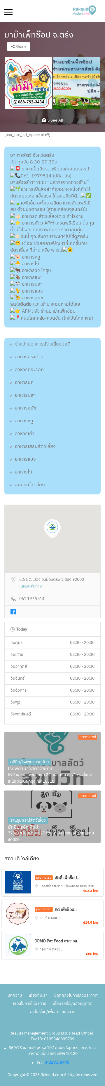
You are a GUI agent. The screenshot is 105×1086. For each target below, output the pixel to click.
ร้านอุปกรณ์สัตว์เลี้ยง (28, 820)
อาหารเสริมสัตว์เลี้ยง (35, 447)
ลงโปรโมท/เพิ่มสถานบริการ (52, 1011)
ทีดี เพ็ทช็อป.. (66, 909)
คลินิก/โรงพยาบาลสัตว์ (29, 762)
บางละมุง (55, 918)
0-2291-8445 (57, 1062)
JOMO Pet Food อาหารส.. (57, 941)
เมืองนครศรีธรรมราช (79, 886)
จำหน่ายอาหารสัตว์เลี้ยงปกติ (42, 344)
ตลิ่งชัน (57, 949)
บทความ (15, 995)
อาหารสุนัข (25, 408)
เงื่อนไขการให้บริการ (29, 1003)
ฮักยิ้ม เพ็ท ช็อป (23, 827)
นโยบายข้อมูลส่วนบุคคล (72, 1003)
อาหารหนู (24, 421)
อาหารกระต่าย (29, 357)
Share (20, 46)
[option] (28, 83)
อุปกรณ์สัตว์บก (30, 485)
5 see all (54, 120)
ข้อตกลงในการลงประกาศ (75, 995)
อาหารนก (24, 383)
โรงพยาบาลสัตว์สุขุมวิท (31, 769)
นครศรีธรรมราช (51, 886)
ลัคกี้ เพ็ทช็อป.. (67, 878)
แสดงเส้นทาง (30, 586)
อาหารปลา (25, 395)
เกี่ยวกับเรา (38, 995)
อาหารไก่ (23, 472)
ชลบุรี (43, 918)
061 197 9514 (31, 599)
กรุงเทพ (45, 949)
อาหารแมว (25, 459)
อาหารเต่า (24, 434)
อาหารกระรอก (29, 370)
